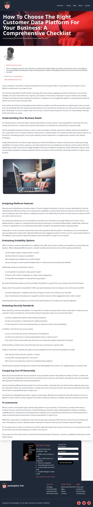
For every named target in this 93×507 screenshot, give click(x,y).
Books (69, 6)
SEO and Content (52, 493)
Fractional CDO (51, 491)
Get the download (65, 463)
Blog (74, 6)
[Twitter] (84, 503)
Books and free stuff (68, 487)
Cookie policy (80, 493)
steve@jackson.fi (18, 76)
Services (60, 6)
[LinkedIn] (89, 503)
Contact (87, 6)
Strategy (49, 487)
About (80, 6)
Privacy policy (80, 491)
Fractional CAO (51, 489)
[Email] (79, 503)
